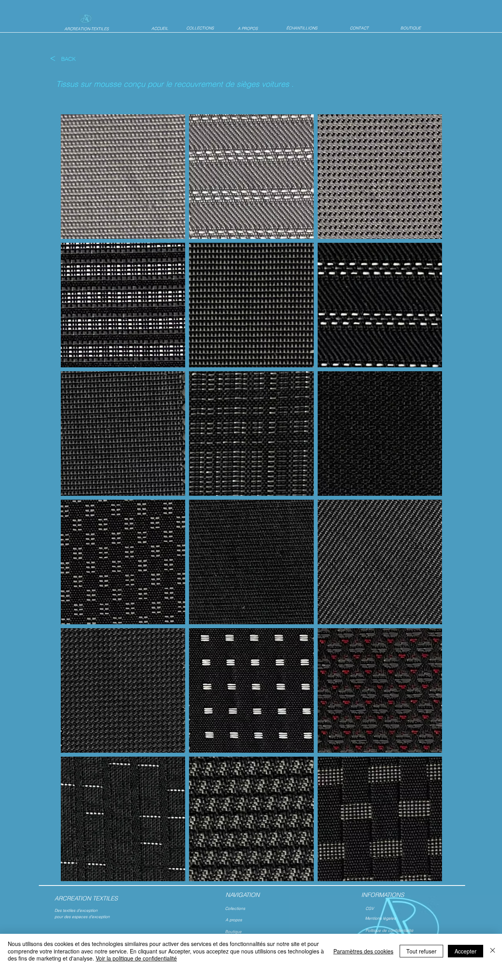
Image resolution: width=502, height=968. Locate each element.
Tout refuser (421, 951)
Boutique (233, 931)
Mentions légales (381, 918)
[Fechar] (492, 951)
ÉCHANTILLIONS (301, 28)
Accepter (466, 951)
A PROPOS (248, 28)
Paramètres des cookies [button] (363, 951)
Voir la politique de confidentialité (136, 958)
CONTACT (359, 28)
